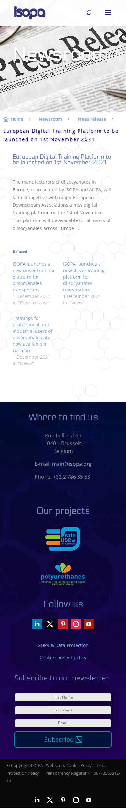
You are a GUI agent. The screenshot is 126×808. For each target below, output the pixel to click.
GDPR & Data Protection (63, 645)
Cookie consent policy (63, 657)
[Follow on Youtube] (89, 624)
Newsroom (50, 119)
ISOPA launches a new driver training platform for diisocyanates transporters (33, 277)
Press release (92, 119)
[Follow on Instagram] (76, 624)
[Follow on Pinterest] (63, 624)
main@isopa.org (72, 463)
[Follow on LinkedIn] (37, 624)
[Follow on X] (50, 624)
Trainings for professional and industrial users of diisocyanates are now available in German (32, 334)
